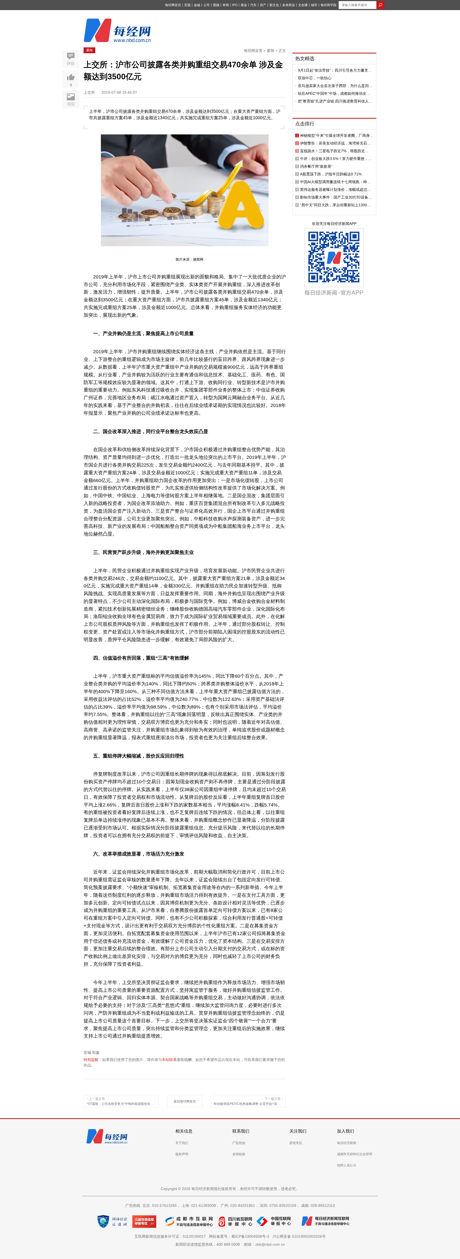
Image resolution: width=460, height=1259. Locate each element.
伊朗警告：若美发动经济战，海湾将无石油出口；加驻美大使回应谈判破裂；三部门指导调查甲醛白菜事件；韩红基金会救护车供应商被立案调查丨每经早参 (335, 143)
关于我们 (181, 1143)
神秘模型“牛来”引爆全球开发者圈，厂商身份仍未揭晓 (336, 135)
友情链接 (238, 1154)
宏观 (187, 5)
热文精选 (304, 58)
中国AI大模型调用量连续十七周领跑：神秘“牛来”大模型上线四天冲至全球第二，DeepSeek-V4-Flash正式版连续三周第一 (335, 182)
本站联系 (169, 1060)
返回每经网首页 (185, 1101)
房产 (263, 5)
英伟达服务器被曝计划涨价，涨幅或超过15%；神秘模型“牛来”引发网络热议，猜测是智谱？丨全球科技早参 (336, 189)
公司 (206, 5)
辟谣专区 (295, 1143)
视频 (216, 5)
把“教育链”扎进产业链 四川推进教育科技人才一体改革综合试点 (335, 101)
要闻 (89, 50)
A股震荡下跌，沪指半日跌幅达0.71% (331, 174)
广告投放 (238, 1143)
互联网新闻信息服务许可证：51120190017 (171, 1236)
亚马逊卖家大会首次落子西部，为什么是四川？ (333, 86)
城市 (314, 5)
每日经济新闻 (346, 1143)
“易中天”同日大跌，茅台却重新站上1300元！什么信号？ (333, 205)
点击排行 (304, 123)
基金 (244, 5)
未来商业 (288, 5)
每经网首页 (173, 5)
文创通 (303, 5)
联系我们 (240, 1131)
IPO (234, 5)
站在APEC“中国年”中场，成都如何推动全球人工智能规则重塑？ (334, 93)
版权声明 (181, 1154)
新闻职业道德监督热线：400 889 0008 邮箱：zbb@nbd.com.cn (230, 1244)
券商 (226, 5)
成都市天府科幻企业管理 (354, 1154)
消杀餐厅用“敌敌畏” (316, 166)
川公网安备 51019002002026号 (299, 1236)
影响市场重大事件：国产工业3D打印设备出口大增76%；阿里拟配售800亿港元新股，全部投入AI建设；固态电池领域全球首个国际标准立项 (336, 197)
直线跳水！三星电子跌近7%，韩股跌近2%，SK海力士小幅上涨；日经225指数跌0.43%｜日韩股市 (334, 151)
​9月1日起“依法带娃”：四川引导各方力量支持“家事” (335, 70)
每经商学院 (328, 5)
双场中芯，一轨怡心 (314, 78)
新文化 (274, 5)
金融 (197, 5)
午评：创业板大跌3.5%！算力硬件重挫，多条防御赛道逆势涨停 (336, 159)
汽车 (253, 5)
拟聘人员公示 (346, 1165)
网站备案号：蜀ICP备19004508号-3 (240, 1236)
